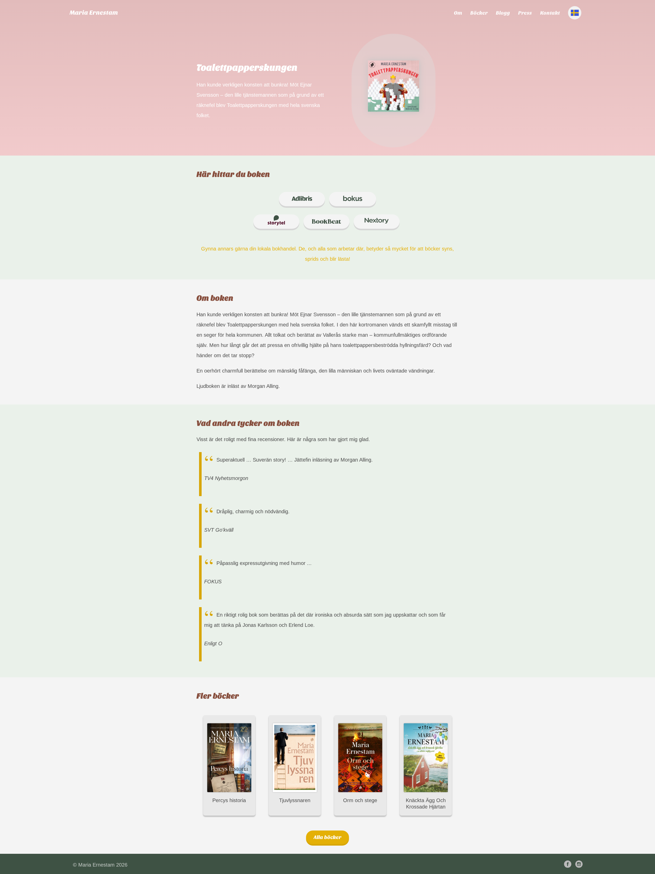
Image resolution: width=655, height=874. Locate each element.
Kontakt (550, 13)
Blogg (503, 13)
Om (458, 13)
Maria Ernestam (94, 12)
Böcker (479, 13)
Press (525, 13)
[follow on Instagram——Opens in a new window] (580, 864)
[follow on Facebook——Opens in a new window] (569, 864)
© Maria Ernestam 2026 (100, 865)
